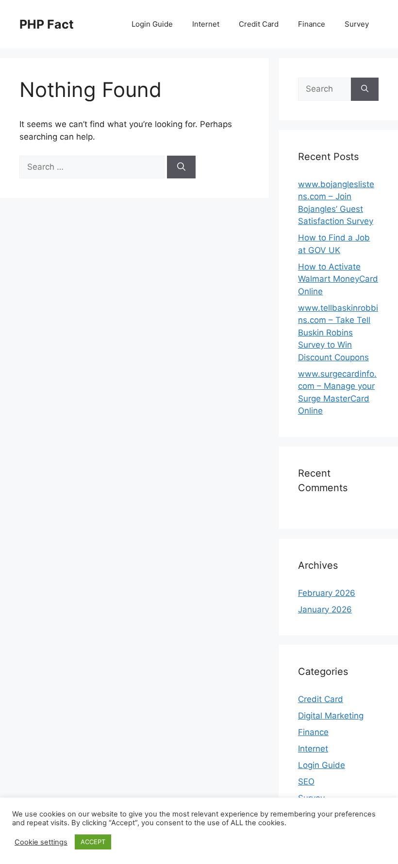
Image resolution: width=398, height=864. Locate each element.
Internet (205, 24)
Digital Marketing (331, 715)
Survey (357, 24)
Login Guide (152, 24)
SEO (306, 781)
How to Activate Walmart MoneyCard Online (338, 279)
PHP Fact (46, 24)
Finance (311, 24)
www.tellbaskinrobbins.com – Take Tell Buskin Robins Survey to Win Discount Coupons (338, 332)
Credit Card (259, 24)
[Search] (181, 167)
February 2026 (326, 593)
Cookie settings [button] (41, 842)
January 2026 (325, 609)
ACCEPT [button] (93, 842)
